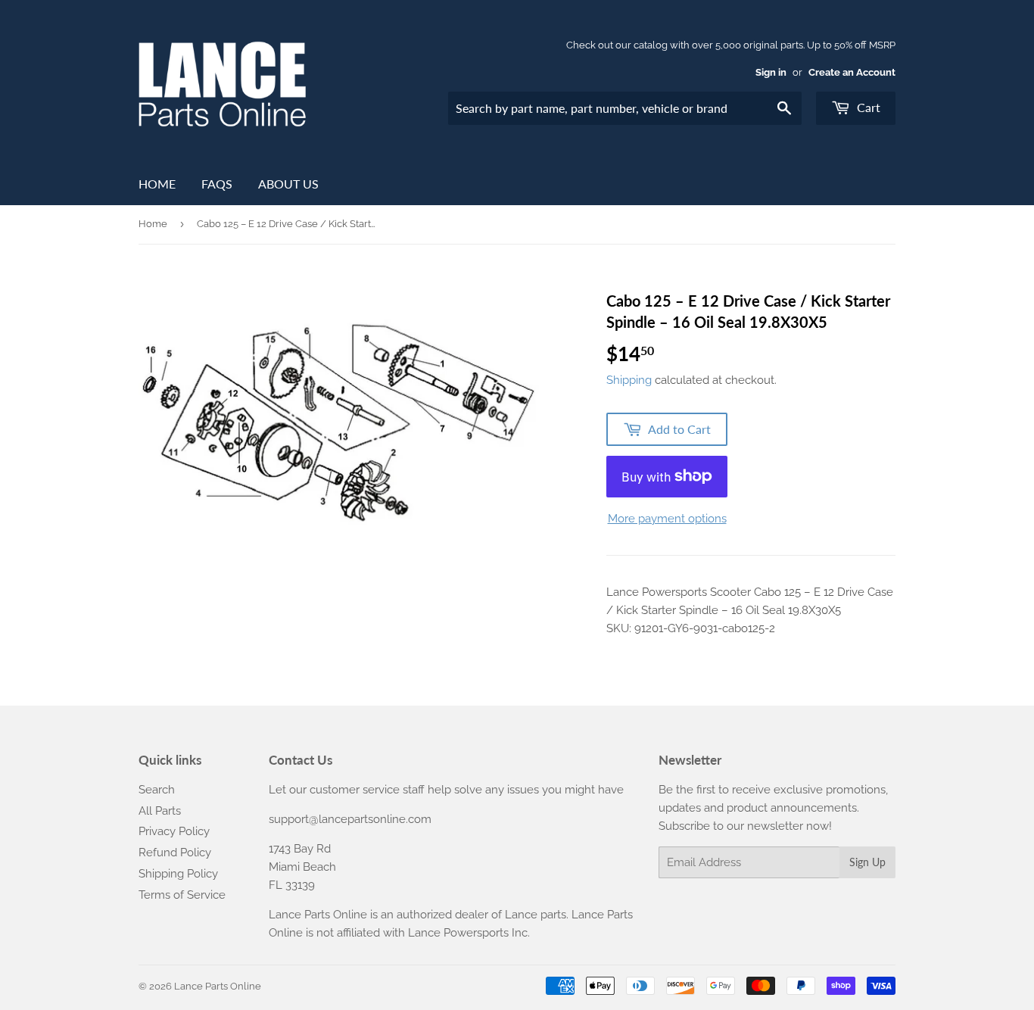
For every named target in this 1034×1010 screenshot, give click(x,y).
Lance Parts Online (217, 986)
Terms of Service (182, 895)
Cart (867, 107)
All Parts (160, 811)
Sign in (770, 72)
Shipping (629, 380)
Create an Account (851, 72)
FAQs (216, 183)
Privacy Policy (174, 831)
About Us (288, 183)
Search (157, 789)
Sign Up (867, 862)
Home (157, 183)
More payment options (667, 518)
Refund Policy (175, 852)
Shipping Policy (178, 874)
